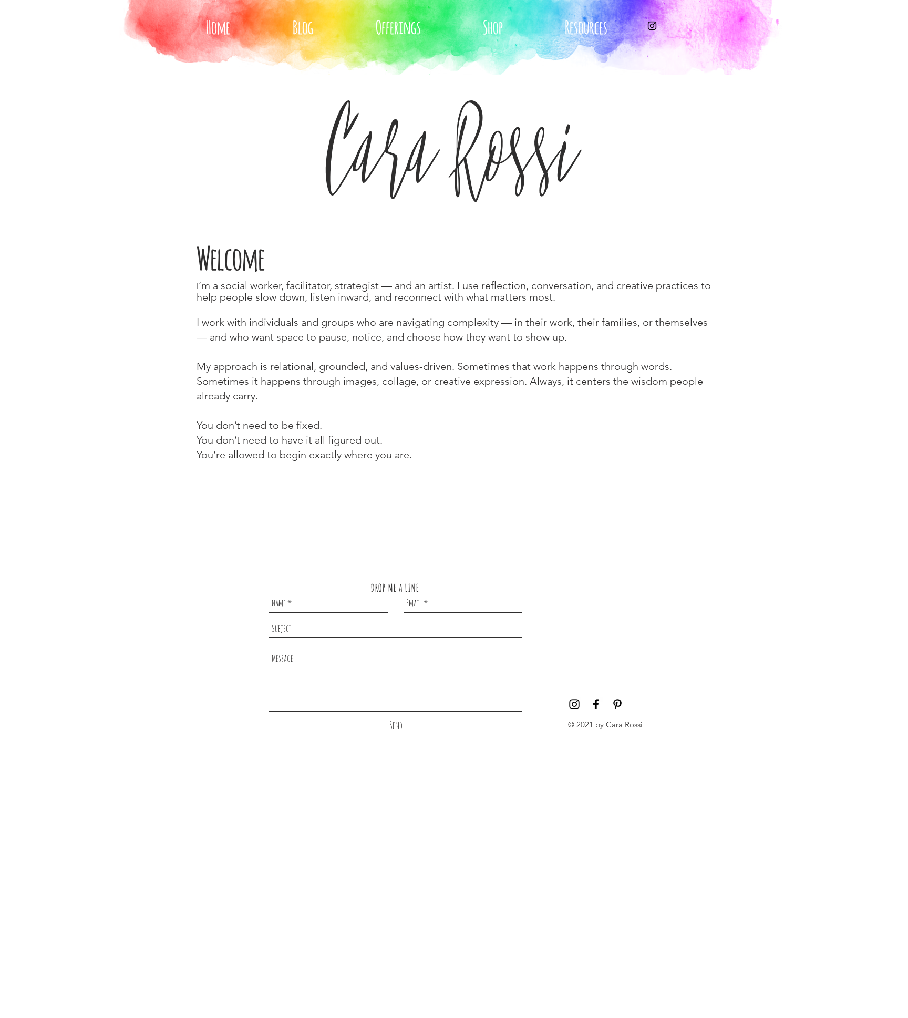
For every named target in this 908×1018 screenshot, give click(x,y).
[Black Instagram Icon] (652, 26)
